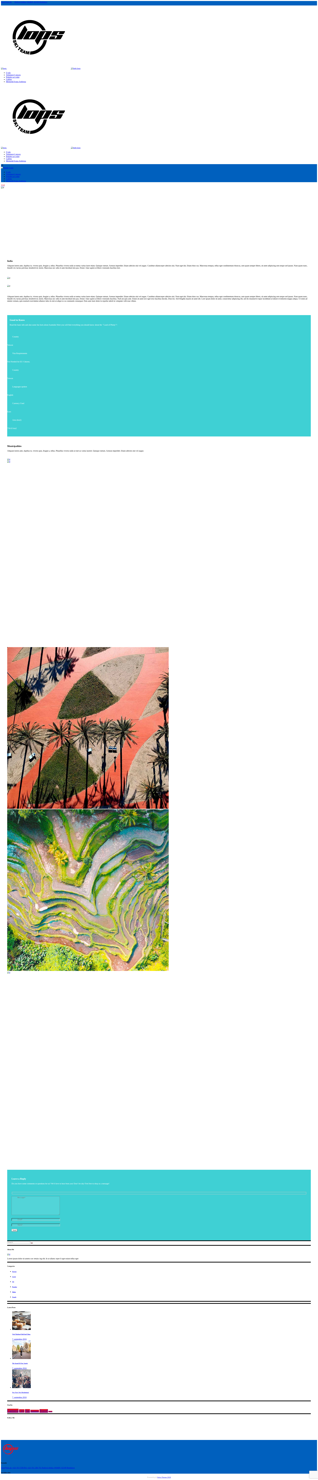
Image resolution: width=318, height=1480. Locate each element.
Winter (50, 1411)
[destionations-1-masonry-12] (8, 459)
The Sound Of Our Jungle (20, 1363)
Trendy (14, 1297)
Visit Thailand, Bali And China (21, 1334)
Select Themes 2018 (164, 1477)
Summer (34, 1411)
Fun (27, 1411)
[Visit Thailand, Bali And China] (21, 1329)
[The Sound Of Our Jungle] (21, 1358)
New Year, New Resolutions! (20, 1392)
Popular (14, 1287)
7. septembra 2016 (19, 1339)
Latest (14, 1276)
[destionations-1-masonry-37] (88, 808)
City (21, 1411)
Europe (14, 1271)
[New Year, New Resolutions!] (21, 1387)
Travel (44, 1411)
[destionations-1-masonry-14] (88, 970)
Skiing (14, 1292)
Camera (13, 1411)
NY (13, 1282)
